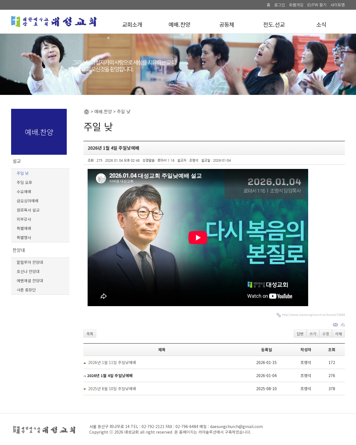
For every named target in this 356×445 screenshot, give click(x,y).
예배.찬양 (179, 24)
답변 (300, 334)
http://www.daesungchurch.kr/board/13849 (313, 314)
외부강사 (24, 219)
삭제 (338, 334)
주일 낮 (23, 173)
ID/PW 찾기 (317, 5)
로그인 (279, 5)
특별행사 (24, 237)
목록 (89, 334)
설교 (17, 161)
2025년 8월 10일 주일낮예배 (112, 388)
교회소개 (132, 24)
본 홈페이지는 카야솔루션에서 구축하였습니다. (212, 432)
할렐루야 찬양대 (30, 262)
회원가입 (296, 5)
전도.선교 (274, 24)
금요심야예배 (27, 200)
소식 (321, 24)
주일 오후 (24, 182)
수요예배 (24, 191)
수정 (325, 334)
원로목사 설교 (28, 210)
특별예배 (24, 228)
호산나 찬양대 (28, 271)
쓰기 (313, 334)
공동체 (226, 24)
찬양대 (19, 250)
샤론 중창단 (26, 289)
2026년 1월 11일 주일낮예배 (112, 362)
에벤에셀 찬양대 (30, 280)
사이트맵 (337, 5)
